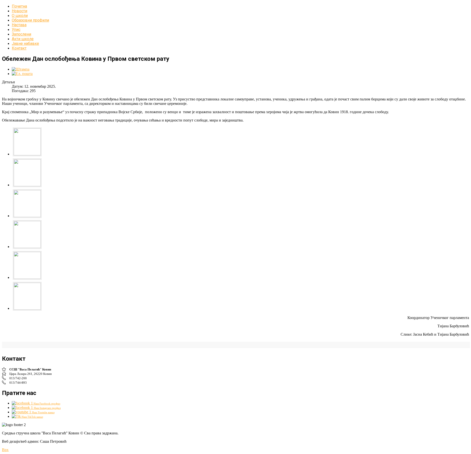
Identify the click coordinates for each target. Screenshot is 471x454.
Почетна (19, 6)
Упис (16, 29)
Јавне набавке (25, 43)
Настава (19, 25)
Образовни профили (30, 20)
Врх (5, 450)
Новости (19, 11)
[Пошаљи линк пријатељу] (22, 74)
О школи (20, 15)
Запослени (21, 34)
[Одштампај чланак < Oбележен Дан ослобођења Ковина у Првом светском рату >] (20, 69)
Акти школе (23, 39)
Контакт (19, 48)
